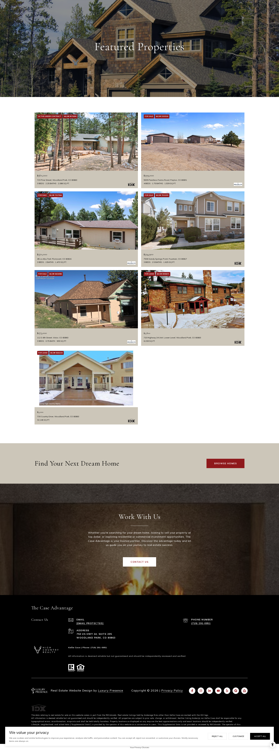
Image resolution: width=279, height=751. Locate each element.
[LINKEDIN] (209, 690)
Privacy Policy (172, 690)
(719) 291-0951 (201, 623)
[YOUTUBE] (218, 690)
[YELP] (227, 690)
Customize (238, 736)
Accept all (260, 736)
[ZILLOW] (244, 690)
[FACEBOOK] (192, 690)
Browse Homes (225, 463)
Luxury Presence (110, 690)
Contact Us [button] (139, 561)
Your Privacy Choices (139, 747)
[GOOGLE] (235, 690)
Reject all (217, 736)
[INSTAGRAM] (201, 690)
